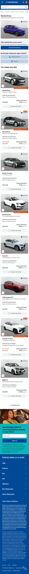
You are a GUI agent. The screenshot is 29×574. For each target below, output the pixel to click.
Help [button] (3, 463)
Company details (20, 568)
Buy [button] (3, 473)
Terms (9, 565)
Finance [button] (5, 468)
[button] (2, 2)
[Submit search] (26, 7)
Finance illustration (21, 100)
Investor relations (6, 570)
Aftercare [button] (5, 484)
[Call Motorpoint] (23, 2)
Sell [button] (3, 478)
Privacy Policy (6, 451)
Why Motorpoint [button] (7, 489)
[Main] (11, 2)
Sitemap (14, 565)
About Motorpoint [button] (8, 494)
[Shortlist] (26, 2)
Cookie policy (16, 570)
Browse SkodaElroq (14, 47)
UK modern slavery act (8, 568)
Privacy (4, 565)
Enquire (16, 61)
